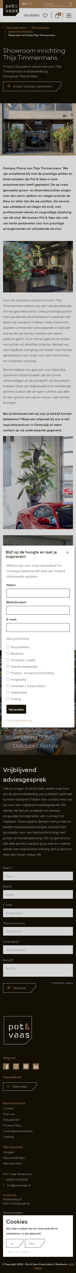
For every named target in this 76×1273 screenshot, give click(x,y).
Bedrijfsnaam (16, 602)
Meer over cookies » (19, 1251)
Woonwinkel (20, 647)
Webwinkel (19, 692)
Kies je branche (17, 638)
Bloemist (17, 653)
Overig (16, 698)
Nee (32, 1243)
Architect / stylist (23, 660)
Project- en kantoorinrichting (32, 673)
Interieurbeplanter (24, 666)
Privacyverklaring (19, 720)
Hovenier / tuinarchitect (28, 685)
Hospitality (18, 679)
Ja (11, 1243)
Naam (11, 584)
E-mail (11, 619)
